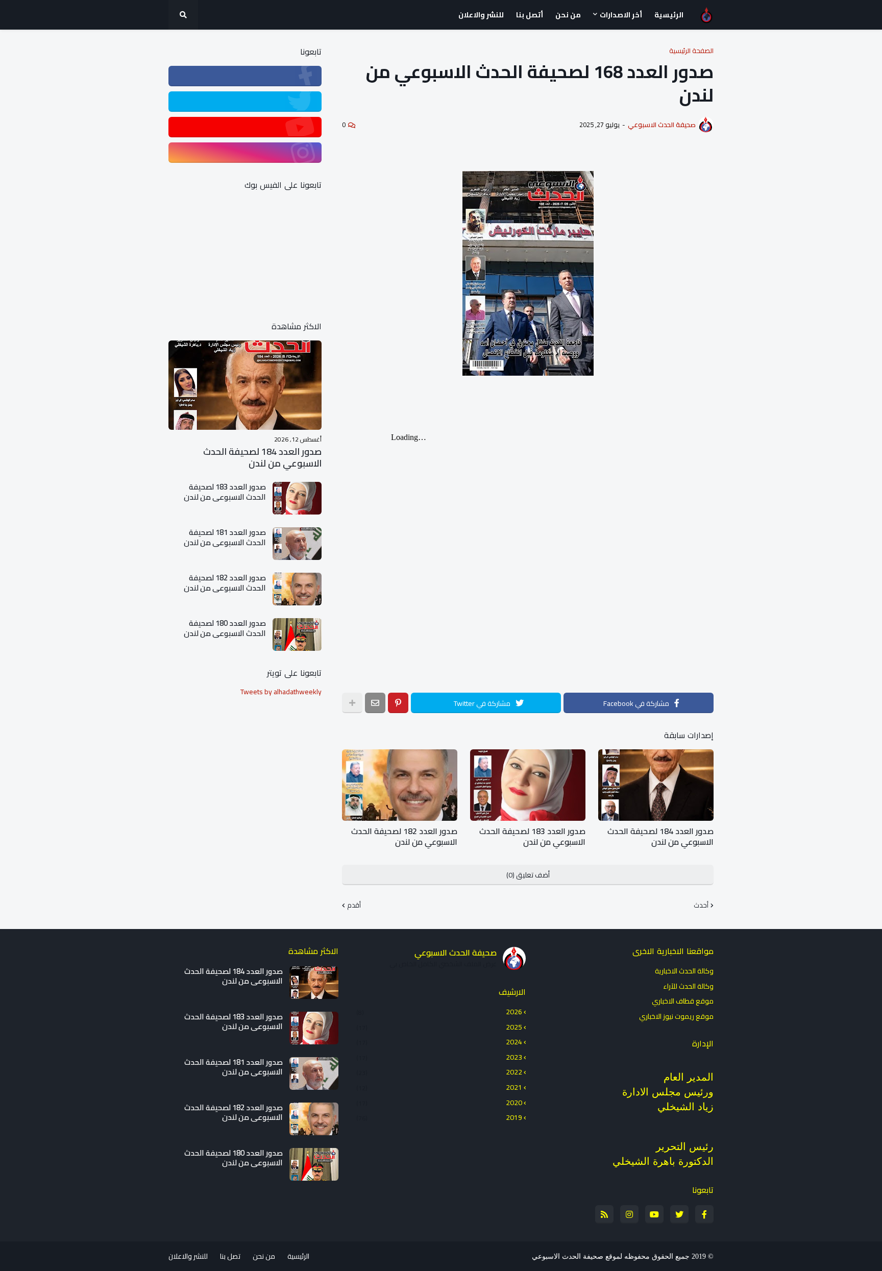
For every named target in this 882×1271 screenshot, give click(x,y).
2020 (439, 1102)
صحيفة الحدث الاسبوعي (455, 952)
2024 (439, 1041)
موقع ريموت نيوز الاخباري (676, 1016)
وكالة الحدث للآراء (688, 986)
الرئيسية (298, 1256)
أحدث (701, 905)
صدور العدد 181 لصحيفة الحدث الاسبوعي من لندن (225, 537)
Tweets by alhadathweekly (281, 691)
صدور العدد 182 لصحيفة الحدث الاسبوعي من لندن (404, 836)
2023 (439, 1057)
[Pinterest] (398, 703)
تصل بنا (230, 1256)
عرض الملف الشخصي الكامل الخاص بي (443, 964)
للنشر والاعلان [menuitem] (481, 14)
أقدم (354, 905)
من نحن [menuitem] (568, 14)
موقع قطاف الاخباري (683, 1001)
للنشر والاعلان (188, 1256)
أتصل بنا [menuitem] (529, 14)
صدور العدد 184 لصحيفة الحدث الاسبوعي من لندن (660, 836)
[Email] (375, 703)
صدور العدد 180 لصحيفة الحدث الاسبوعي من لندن (225, 628)
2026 (439, 1012)
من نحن (264, 1256)
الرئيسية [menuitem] (668, 14)
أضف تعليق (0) (528, 875)
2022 (439, 1072)
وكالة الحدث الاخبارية (684, 971)
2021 (439, 1087)
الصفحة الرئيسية (691, 50)
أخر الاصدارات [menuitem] (621, 14)
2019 (439, 1117)
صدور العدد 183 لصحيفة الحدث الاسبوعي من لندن (532, 836)
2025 (439, 1027)
